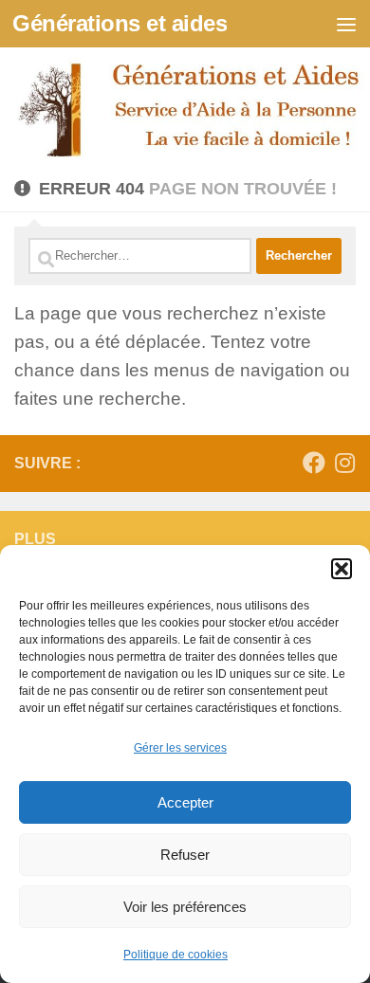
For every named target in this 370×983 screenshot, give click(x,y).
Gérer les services (180, 748)
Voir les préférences (185, 907)
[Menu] (346, 23)
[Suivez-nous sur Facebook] (314, 462)
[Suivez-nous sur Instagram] (344, 462)
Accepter (185, 802)
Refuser (185, 854)
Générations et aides (119, 23)
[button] (341, 568)
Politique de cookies (175, 954)
